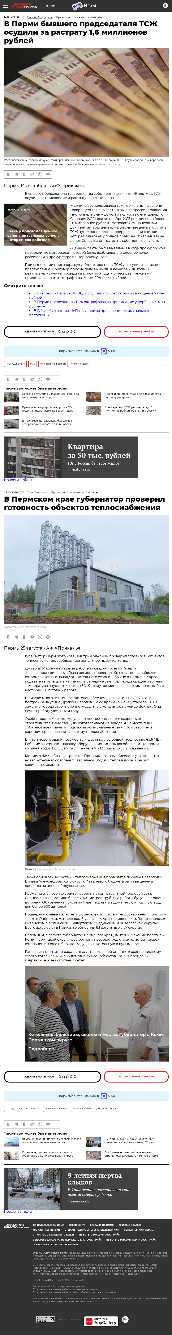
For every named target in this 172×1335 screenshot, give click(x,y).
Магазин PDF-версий (46, 1230)
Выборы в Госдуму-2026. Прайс (99, 1234)
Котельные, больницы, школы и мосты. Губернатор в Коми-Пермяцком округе (96, 1037)
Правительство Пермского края (25, 627)
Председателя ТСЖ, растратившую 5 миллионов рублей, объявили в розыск (130, 409)
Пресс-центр (77, 1225)
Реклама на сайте (102, 1225)
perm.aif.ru (54, 952)
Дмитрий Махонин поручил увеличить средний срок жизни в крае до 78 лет (129, 1140)
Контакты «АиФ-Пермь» (139, 1230)
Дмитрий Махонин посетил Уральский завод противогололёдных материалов (51, 1140)
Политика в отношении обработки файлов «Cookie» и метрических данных (74, 1292)
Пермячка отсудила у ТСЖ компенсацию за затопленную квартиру (50, 395)
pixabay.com (114, 164)
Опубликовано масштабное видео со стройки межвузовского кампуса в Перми (131, 1154)
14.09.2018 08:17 (13, 17)
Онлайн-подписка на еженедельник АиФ (92, 1230)
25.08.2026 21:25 (14, 492)
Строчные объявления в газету (53, 1234)
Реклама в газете (130, 1225)
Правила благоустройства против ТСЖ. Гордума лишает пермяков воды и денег (48, 409)
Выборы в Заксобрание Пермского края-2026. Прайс (67, 1239)
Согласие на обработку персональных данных (59, 1286)
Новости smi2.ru (18, 480)
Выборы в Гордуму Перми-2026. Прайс (131, 1239)
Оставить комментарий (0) (136, 331)
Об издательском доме (48, 1225)
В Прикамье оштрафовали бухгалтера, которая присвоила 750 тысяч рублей (47, 422)
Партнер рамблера (69, 1319)
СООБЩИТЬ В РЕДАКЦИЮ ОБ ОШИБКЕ (56, 1244)
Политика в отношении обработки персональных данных (65, 1289)
